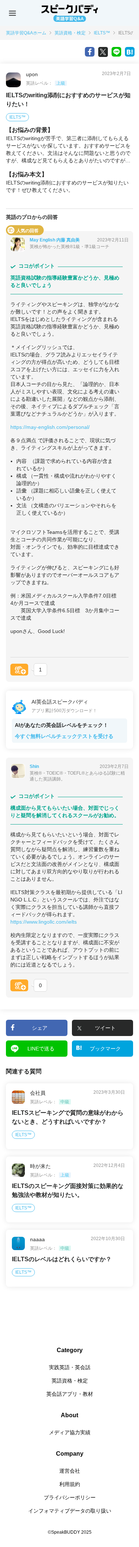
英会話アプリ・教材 (69, 1394)
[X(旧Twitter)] (103, 52)
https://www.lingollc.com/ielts (43, 922)
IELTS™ (102, 32)
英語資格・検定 (70, 32)
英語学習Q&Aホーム (26, 32)
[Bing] (130, 52)
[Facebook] (90, 52)
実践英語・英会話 (69, 1367)
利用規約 (69, 1484)
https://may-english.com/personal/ (50, 427)
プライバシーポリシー (70, 1497)
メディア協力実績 (69, 1432)
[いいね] (19, 670)
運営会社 (69, 1471)
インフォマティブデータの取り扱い (69, 1511)
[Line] (116, 52)
